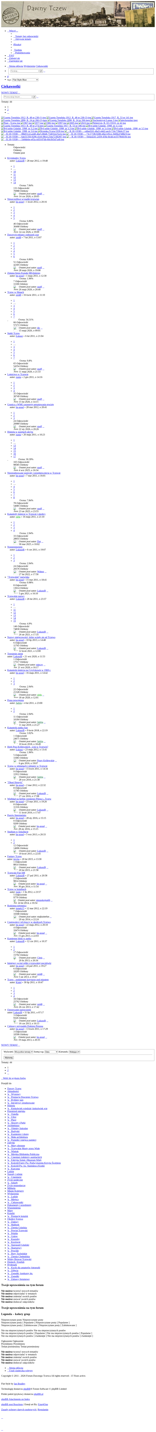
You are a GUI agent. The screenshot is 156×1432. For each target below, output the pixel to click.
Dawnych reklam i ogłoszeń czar (23, 234)
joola (18, 892)
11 (14, 174)
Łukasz (19, 336)
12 (14, 177)
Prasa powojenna (15, 700)
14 (14, 182)
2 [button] (8, 109)
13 (14, 180)
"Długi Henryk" (15, 782)
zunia (18, 377)
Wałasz (40, 571)
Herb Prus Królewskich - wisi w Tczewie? (27, 747)
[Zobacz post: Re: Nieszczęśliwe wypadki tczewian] (112, 117)
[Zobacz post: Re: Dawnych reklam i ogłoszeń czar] (24, 120)
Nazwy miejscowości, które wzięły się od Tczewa (31, 637)
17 (14, 456)
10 (14, 171)
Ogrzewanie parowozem (19, 1009)
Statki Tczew (13, 333)
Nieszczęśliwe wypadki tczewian (23, 199)
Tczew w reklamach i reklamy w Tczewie (27, 766)
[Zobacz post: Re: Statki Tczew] (11, 123)
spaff (39, 193)
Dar (39, 541)
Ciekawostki (10, 86)
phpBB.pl (38, 1394)
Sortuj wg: (39, 1051)
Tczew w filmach (15, 292)
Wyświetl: (9, 1051)
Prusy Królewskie (45, 760)
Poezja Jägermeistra (16, 815)
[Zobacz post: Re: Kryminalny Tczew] (23, 117)
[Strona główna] (78, 14)
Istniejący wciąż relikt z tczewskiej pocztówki (29, 963)
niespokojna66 (43, 900)
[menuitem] (25, 36)
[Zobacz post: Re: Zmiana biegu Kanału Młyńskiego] (104, 120)
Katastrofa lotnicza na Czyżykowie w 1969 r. (29, 670)
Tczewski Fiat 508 (16, 872)
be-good (20, 202)
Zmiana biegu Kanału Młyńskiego (23, 273)
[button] (8, 112)
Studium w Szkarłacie (17, 831)
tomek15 (20, 908)
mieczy (39, 664)
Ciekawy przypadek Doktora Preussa (25, 1026)
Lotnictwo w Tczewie (17, 374)
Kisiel (18, 982)
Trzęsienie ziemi (15, 653)
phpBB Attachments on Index (15, 1399)
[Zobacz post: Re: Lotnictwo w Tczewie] (108, 123)
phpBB (26, 1389)
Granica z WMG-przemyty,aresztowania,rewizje (30, 404)
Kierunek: (64, 1051)
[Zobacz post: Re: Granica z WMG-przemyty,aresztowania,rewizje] (104, 125)
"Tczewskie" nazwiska (18, 577)
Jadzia (19, 703)
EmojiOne (43, 1404)
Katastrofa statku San (17, 727)
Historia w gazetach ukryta (20, 432)
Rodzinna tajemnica (16, 905)
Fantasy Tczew (14, 856)
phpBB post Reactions (12, 1404)
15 (14, 451)
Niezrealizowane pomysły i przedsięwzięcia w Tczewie (33, 473)
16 (14, 453)
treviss (16, 859)
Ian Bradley (19, 1383)
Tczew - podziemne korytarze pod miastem (28, 979)
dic (38, 328)
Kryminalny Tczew (16, 158)
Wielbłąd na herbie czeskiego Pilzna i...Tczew (29, 799)
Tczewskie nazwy (16, 596)
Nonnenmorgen (14, 547)
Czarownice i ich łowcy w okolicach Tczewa (29, 922)
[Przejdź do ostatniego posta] (43, 193)
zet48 (18, 237)
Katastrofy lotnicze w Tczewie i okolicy (26, 514)
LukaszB (20, 160)
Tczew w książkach (16, 889)
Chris (39, 957)
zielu (18, 516)
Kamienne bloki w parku (19, 938)
